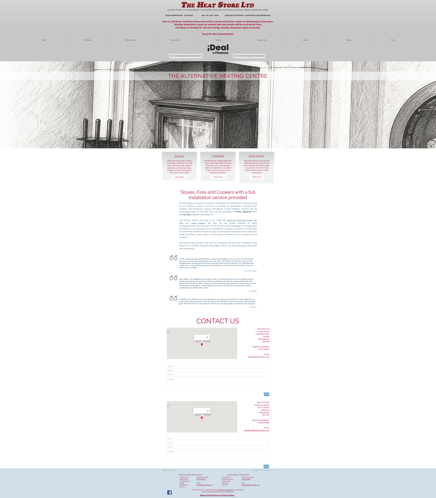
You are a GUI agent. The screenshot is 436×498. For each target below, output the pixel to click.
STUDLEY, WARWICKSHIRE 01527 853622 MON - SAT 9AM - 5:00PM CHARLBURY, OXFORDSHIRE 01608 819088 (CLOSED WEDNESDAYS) (218, 16)
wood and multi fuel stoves (240, 220)
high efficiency (253, 161)
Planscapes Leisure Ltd (225, 490)
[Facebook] (169, 492)
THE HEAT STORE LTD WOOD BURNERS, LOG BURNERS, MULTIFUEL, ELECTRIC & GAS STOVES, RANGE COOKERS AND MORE (217, 10)
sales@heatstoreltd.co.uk (258, 357)
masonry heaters (256, 170)
